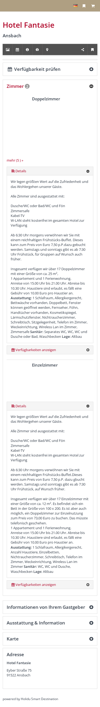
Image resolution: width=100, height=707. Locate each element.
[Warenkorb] (92, 5)
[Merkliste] (84, 5)
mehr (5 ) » (15, 160)
